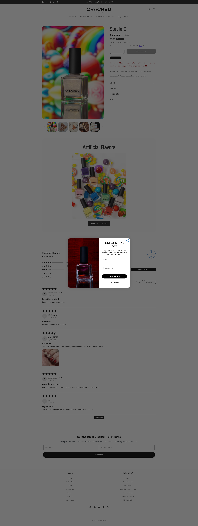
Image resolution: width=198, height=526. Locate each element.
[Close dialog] (127, 240)
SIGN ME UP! (114, 276)
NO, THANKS (114, 282)
